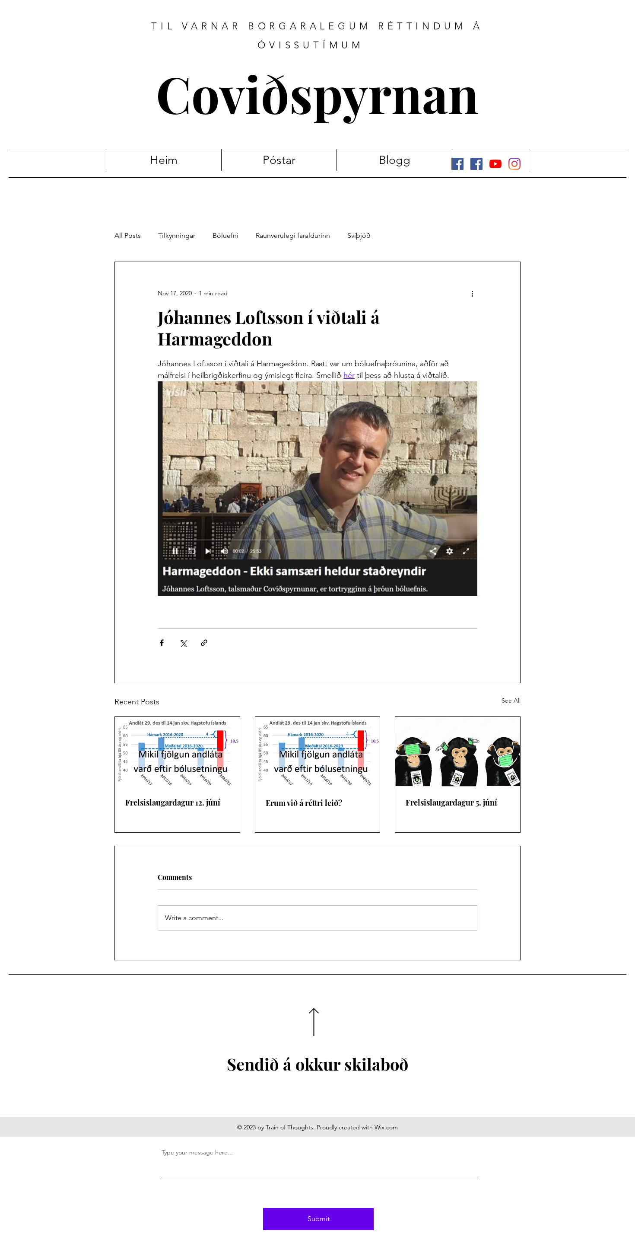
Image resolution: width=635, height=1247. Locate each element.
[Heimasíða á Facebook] (457, 164)
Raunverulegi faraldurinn (293, 235)
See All (511, 700)
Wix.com (386, 1127)
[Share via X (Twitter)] (183, 643)
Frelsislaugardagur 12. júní (172, 802)
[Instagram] (514, 164)
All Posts (127, 235)
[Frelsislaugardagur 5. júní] (457, 752)
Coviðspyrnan (317, 93)
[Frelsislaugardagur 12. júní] (177, 752)
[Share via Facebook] (162, 643)
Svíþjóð (359, 235)
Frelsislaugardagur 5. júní (451, 802)
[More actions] (472, 293)
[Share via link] (204, 643)
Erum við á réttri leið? (304, 803)
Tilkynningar (176, 235)
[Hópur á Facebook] (476, 164)
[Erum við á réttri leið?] (317, 752)
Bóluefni (225, 235)
